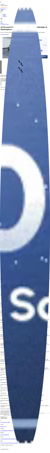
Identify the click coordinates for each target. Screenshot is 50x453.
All (1, 80)
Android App (6, 434)
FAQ (13, 443)
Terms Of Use (3, 443)
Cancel (2, 418)
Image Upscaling (11, 438)
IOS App (2, 434)
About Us (5, 16)
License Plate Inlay (4, 438)
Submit (5, 418)
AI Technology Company (5, 422)
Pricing (4, 15)
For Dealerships (3, 430)
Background (5, 80)
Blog (11, 443)
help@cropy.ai (3, 426)
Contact (4, 14)
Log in (1, 23)
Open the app (3, 8)
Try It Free (2, 24)
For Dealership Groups (11, 430)
